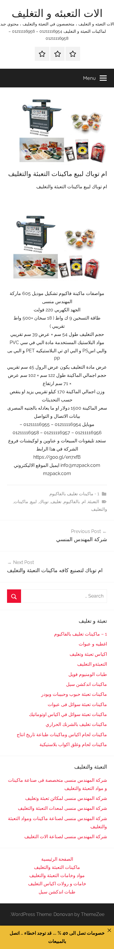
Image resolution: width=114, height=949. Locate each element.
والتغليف (99, 509)
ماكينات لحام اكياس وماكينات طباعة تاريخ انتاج (62, 734)
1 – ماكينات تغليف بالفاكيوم (80, 634)
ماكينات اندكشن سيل (86, 684)
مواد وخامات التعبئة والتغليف (57, 875)
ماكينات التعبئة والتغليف (57, 867)
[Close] (109, 930)
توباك (44, 501)
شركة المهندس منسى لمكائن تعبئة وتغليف (66, 798)
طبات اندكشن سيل (57, 891)
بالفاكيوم (71, 501)
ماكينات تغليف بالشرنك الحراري (76, 724)
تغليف (56, 501)
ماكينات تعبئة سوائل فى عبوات (77, 704)
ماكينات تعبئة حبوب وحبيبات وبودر (74, 694)
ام (84, 501)
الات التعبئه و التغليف (57, 13)
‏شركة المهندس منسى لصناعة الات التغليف (65, 836)
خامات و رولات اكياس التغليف (57, 883)
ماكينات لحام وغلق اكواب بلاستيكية (73, 744)
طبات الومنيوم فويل (87, 674)
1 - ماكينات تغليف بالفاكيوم (74, 493)
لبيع (33, 501)
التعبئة (93, 501)
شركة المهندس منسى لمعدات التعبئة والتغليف (62, 808)
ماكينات (21, 501)
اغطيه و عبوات (93, 644)
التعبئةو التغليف (92, 664)
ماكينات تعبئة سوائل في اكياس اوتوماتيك (68, 714)
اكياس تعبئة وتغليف (88, 654)
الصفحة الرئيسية (57, 859)
